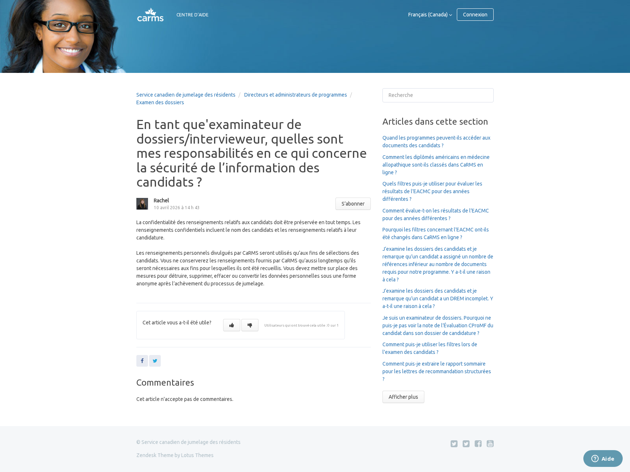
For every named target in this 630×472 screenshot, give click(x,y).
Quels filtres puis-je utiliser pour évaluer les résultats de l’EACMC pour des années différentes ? (432, 191)
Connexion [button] (475, 14)
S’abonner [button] (353, 204)
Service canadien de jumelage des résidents (186, 95)
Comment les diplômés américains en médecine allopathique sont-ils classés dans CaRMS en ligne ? (436, 164)
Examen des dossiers (160, 102)
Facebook (142, 361)
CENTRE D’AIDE (192, 14)
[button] (231, 325)
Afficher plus (403, 397)
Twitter (155, 361)
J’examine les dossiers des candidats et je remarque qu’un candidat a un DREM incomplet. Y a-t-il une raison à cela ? (437, 298)
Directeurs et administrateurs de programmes (295, 95)
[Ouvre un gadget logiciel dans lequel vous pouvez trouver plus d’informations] (603, 459)
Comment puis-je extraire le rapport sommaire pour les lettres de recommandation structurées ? (436, 371)
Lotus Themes (197, 455)
